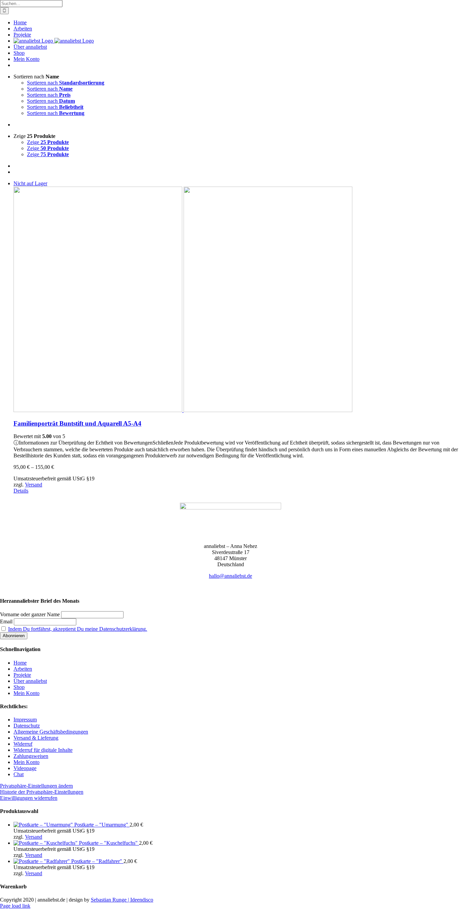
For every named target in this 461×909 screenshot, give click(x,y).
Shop (19, 687)
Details (20, 491)
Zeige (48, 142)
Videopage (24, 768)
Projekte (22, 675)
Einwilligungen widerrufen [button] (28, 798)
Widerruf (22, 744)
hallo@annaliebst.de (230, 576)
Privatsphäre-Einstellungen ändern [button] (36, 786)
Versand (33, 484)
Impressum (25, 719)
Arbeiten (22, 669)
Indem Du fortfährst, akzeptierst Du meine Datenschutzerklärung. (77, 629)
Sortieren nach (65, 83)
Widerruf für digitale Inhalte (43, 750)
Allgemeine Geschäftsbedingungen (50, 732)
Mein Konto (26, 693)
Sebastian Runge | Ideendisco (122, 900)
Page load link (15, 906)
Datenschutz (26, 725)
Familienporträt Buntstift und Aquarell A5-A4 (77, 423)
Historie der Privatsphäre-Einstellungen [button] (41, 792)
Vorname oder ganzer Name (30, 614)
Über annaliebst (30, 681)
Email (6, 621)
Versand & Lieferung (35, 738)
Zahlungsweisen (30, 756)
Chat (18, 774)
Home (20, 663)
